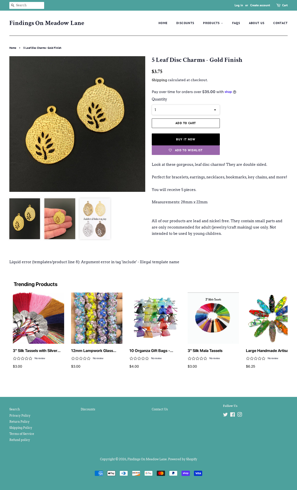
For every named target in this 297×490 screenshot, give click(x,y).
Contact (280, 23)
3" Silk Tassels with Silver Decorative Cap (35, 351)
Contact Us (160, 409)
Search (14, 409)
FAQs (236, 23)
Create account (260, 5)
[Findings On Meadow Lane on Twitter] (225, 415)
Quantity (159, 99)
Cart (285, 5)
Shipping (159, 80)
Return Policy (19, 422)
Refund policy (19, 440)
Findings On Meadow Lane (46, 23)
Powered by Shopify (182, 459)
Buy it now (185, 139)
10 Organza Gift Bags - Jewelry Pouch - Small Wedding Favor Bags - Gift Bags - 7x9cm (152, 351)
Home (163, 23)
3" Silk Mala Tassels (205, 350)
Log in (239, 5)
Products (212, 23)
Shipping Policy (20, 428)
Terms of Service (21, 434)
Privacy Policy (19, 416)
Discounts (185, 23)
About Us (257, 23)
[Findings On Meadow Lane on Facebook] (232, 415)
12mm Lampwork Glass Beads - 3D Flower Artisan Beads (94, 351)
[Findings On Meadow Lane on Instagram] (239, 415)
